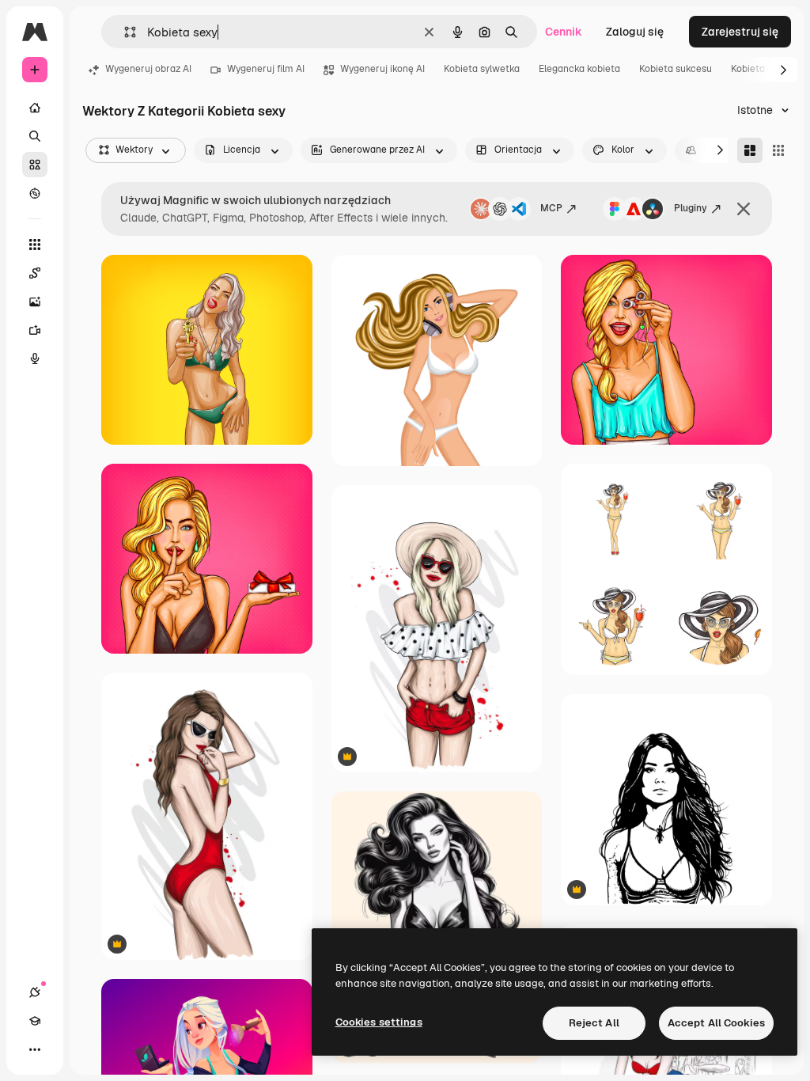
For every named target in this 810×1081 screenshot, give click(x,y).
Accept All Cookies (716, 1023)
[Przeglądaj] (34, 193)
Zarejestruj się (740, 32)
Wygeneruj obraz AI (148, 69)
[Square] (778, 150)
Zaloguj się (635, 32)
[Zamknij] (743, 208)
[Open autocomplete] (124, 32)
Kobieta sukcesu (675, 69)
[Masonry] (750, 150)
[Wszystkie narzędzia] (34, 244)
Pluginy (690, 208)
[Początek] (34, 107)
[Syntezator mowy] (34, 358)
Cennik (563, 32)
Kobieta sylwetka (482, 69)
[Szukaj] (34, 136)
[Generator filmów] (34, 330)
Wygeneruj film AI (266, 69)
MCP (551, 208)
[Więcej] (34, 1049)
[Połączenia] (34, 992)
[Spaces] (34, 273)
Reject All (594, 1023)
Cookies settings (378, 1022)
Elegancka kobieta (579, 69)
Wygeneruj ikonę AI (382, 69)
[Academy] (34, 1021)
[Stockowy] (34, 164)
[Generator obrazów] (34, 301)
